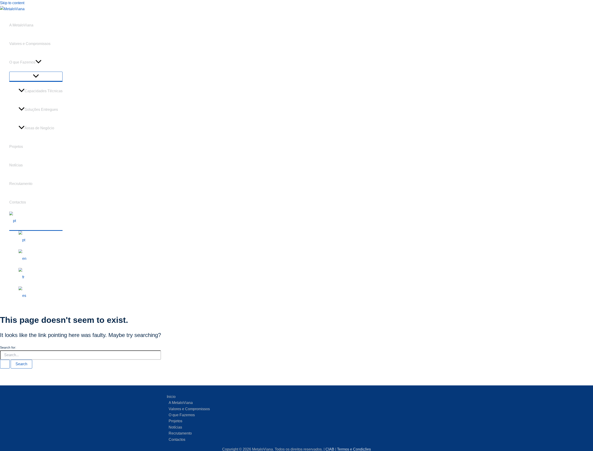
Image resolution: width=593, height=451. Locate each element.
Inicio (171, 397)
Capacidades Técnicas (44, 91)
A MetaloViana (21, 25)
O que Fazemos (22, 62)
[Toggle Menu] (36, 76)
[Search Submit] (5, 364)
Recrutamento (20, 184)
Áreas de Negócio (39, 128)
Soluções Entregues (41, 109)
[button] (38, 62)
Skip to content (12, 3)
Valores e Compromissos (29, 44)
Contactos (17, 202)
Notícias (16, 165)
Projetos (16, 147)
